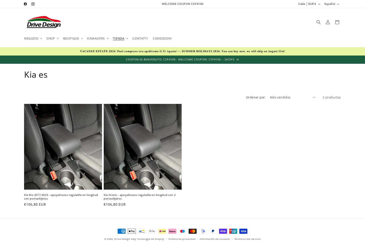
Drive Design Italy (125, 239)
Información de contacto (215, 239)
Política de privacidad (182, 239)
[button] (33, 38)
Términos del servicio (247, 239)
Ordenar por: (256, 97)
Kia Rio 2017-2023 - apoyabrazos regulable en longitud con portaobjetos (61, 196)
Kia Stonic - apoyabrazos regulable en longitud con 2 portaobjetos (140, 196)
